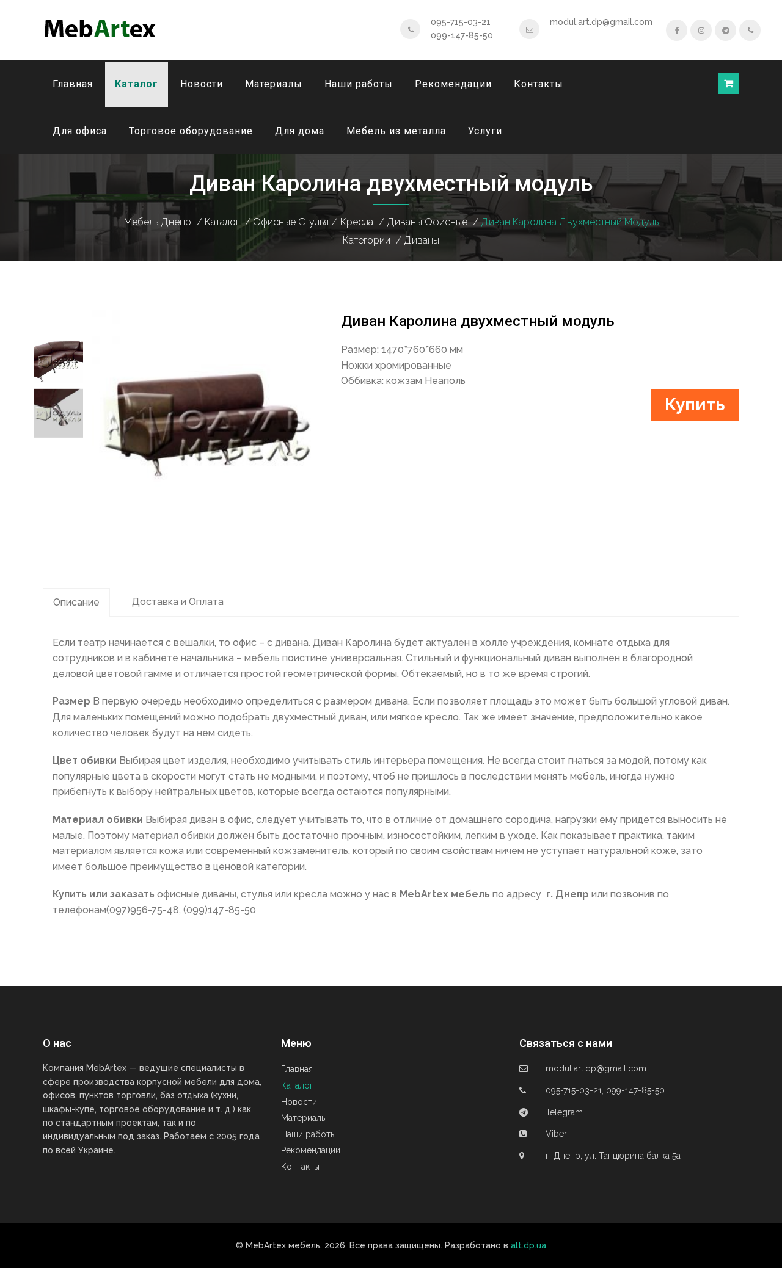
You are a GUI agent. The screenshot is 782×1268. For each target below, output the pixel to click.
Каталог (136, 84)
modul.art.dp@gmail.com (601, 22)
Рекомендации (453, 84)
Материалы (273, 84)
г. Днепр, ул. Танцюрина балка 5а (613, 1156)
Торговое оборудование (191, 131)
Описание (76, 602)
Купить (695, 404)
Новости (201, 84)
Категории (366, 240)
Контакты (538, 84)
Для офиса (80, 131)
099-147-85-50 (462, 35)
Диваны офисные (427, 222)
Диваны (421, 240)
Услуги (485, 131)
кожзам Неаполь (426, 380)
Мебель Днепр (157, 222)
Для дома (299, 131)
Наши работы (358, 84)
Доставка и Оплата (178, 601)
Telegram (564, 1112)
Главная (73, 84)
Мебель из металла (396, 131)
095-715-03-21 (461, 22)
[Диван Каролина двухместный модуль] (207, 423)
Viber (556, 1134)
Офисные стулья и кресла (313, 222)
